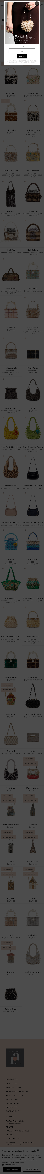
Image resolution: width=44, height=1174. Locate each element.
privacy (26, 61)
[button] (37, 3)
